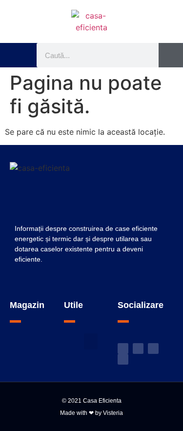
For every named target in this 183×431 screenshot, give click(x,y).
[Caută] (171, 55)
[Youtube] (153, 348)
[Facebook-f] (138, 348)
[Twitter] (123, 348)
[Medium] (123, 359)
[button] (21, 55)
